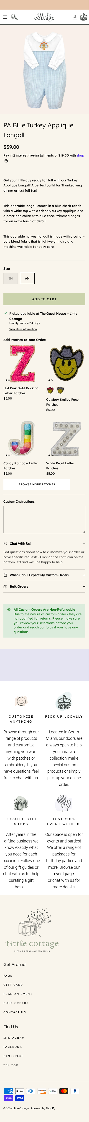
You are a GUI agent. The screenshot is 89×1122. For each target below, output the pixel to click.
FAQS (8, 975)
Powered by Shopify (43, 1108)
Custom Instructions (19, 502)
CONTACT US (14, 1012)
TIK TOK (11, 1065)
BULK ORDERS (15, 1003)
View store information (23, 329)
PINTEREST (13, 1056)
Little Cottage (21, 1108)
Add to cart (44, 299)
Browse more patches (36, 484)
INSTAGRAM (14, 1037)
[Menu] (5, 17)
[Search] (15, 17)
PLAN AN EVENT (18, 994)
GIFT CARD (13, 984)
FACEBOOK (12, 1047)
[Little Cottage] (44, 17)
